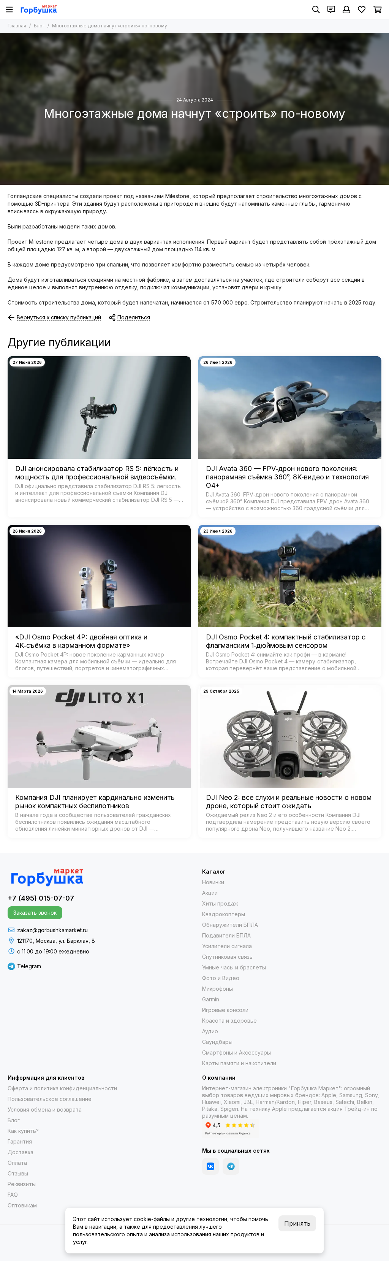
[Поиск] (316, 9)
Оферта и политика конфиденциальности (62, 1088)
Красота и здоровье (229, 1020)
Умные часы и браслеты (234, 967)
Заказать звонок (35, 912)
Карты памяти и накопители (239, 1063)
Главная (17, 26)
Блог (39, 26)
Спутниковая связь (227, 956)
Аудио (210, 1031)
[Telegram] (231, 1166)
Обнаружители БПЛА (230, 925)
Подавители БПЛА (226, 935)
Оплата (17, 1162)
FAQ (13, 1194)
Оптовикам (22, 1205)
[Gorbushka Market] (38, 9)
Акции (210, 893)
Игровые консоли (225, 1010)
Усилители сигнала (227, 946)
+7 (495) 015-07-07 (41, 898)
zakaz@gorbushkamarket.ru (52, 930)
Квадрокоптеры (223, 914)
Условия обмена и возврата (45, 1109)
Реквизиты (22, 1184)
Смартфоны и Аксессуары (236, 1052)
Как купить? (23, 1131)
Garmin (210, 999)
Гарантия (20, 1141)
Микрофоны (217, 988)
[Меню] (9, 9)
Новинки (213, 882)
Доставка (20, 1152)
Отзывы (18, 1173)
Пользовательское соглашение (50, 1099)
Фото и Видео (220, 978)
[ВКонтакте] (210, 1166)
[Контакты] (331, 9)
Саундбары (217, 1042)
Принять (297, 1223)
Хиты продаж (220, 903)
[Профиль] (346, 9)
